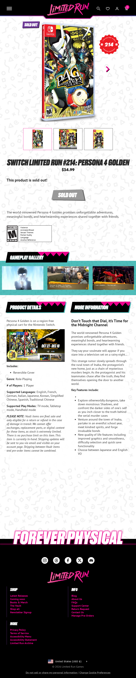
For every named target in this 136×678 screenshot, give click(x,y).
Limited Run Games (68, 9)
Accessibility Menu (20, 636)
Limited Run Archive (21, 643)
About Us (76, 599)
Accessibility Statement (23, 639)
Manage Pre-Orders (82, 615)
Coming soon (17, 599)
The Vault (15, 605)
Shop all (15, 609)
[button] (28, 69)
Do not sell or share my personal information (52, 672)
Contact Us (77, 612)
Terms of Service (19, 633)
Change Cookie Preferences (94, 672)
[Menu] (9, 8)
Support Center (80, 605)
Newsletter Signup (21, 612)
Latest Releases (19, 595)
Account (117, 8)
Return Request (80, 609)
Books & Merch (19, 602)
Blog (74, 595)
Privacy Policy (18, 629)
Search (99, 8)
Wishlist (108, 8)
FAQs (74, 602)
